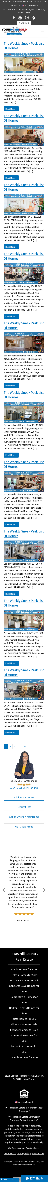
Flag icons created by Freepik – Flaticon (24, 1148)
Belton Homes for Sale (24, 975)
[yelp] (33, 18)
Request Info (24, 807)
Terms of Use (38, 1153)
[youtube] (20, 18)
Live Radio (24, 23)
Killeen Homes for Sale (24, 1024)
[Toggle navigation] (42, 30)
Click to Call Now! (24, 797)
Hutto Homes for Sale (24, 1019)
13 (25, 746)
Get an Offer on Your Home (24, 817)
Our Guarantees (24, 827)
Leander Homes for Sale (24, 1030)
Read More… (11, 109)
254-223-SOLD (15, 6)
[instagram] (27, 18)
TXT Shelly (36, 1178)
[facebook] (14, 18)
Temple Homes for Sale (24, 1057)
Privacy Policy (24, 1153)
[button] (4, 890)
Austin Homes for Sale (24, 969)
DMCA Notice (10, 1153)
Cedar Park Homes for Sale (24, 980)
